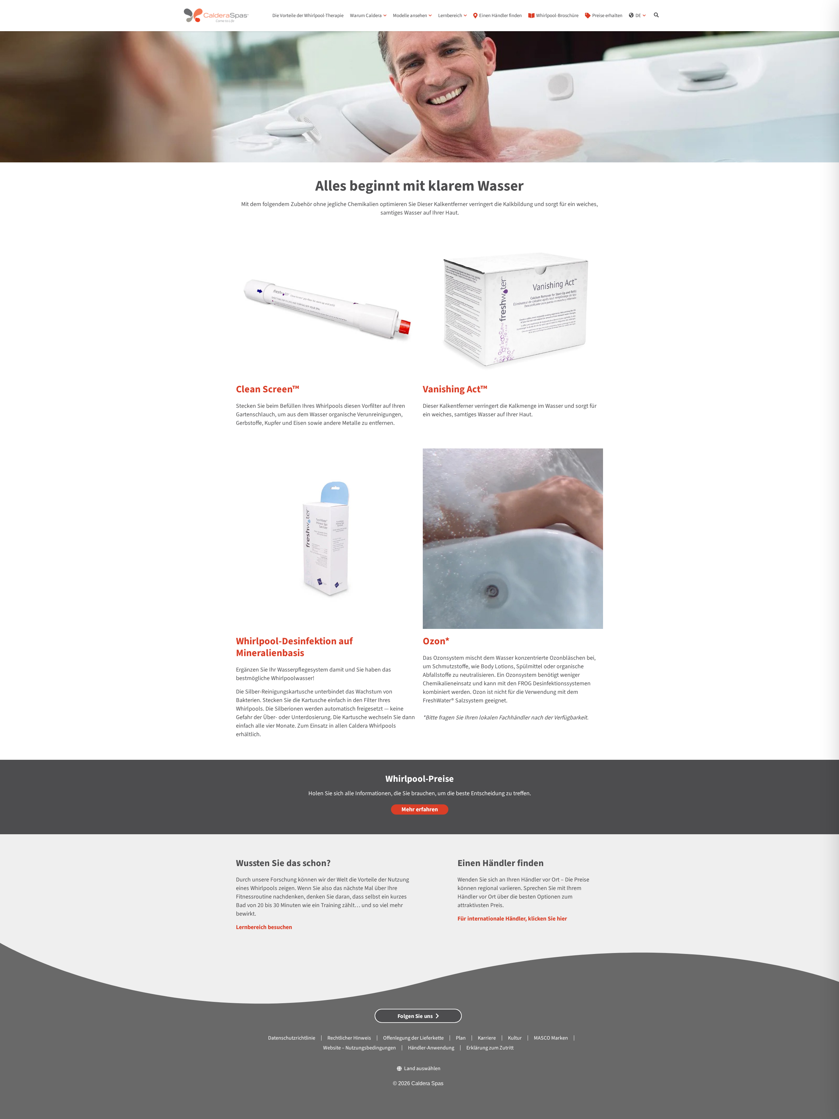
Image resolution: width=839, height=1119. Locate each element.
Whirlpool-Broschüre (557, 15)
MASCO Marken (551, 1038)
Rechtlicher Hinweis (349, 1038)
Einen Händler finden (500, 15)
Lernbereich (450, 15)
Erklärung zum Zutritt (490, 1047)
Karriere (487, 1038)
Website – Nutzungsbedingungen (359, 1047)
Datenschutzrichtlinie (291, 1038)
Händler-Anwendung (431, 1047)
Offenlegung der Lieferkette (413, 1038)
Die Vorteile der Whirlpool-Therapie (307, 15)
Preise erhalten (607, 15)
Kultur (515, 1038)
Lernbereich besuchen (264, 927)
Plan (461, 1038)
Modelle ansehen (410, 15)
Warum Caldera (366, 15)
